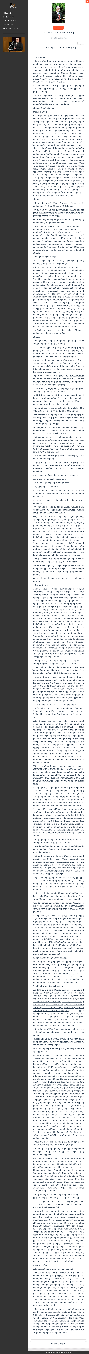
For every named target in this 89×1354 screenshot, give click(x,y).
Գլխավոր (7, 13)
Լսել (59, 28)
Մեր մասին (8, 25)
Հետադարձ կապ (10, 28)
